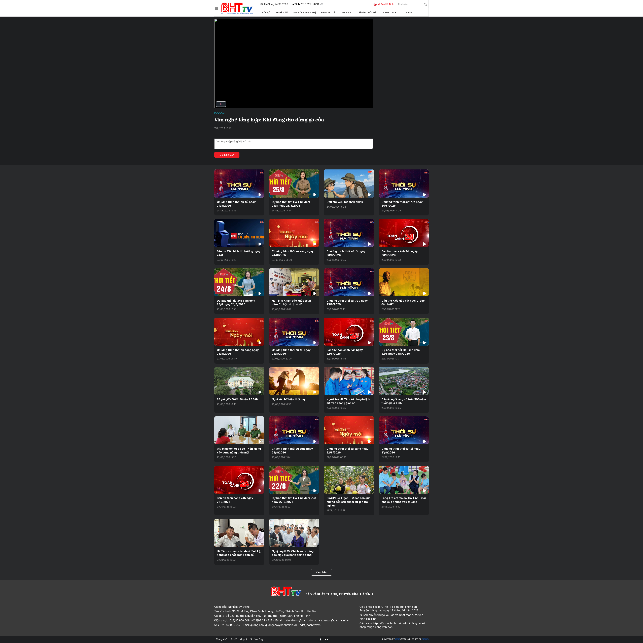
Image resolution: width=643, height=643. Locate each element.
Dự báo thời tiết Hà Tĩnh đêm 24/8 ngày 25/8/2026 (291, 203)
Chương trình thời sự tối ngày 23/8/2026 (346, 253)
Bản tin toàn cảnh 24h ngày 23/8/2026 (399, 253)
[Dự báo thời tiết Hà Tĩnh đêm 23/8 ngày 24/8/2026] (239, 282)
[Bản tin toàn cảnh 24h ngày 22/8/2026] (349, 332)
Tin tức (408, 12)
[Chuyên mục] (216, 8)
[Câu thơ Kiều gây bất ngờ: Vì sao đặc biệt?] (404, 282)
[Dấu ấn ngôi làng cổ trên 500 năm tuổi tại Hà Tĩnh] (404, 381)
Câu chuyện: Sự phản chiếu (345, 202)
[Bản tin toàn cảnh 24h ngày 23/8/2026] (404, 233)
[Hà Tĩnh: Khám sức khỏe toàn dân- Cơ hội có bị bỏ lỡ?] (294, 282)
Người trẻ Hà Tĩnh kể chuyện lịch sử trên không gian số (348, 401)
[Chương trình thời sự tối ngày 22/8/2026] (294, 332)
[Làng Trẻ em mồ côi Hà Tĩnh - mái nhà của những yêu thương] (404, 480)
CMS (400, 639)
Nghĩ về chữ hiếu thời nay (289, 399)
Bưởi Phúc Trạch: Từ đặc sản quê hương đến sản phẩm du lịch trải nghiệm (348, 501)
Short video (390, 12)
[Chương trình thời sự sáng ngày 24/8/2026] (294, 233)
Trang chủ (221, 639)
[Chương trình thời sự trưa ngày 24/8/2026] (404, 183)
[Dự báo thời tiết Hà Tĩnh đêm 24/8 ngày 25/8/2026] (294, 183)
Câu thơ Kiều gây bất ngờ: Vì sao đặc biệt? (403, 302)
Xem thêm (321, 572)
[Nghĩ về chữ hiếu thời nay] (294, 381)
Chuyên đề (281, 12)
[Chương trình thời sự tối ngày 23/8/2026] (349, 233)
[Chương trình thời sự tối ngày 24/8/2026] (239, 183)
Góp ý (243, 639)
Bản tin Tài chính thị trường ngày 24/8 (238, 253)
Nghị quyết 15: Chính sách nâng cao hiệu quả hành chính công (292, 553)
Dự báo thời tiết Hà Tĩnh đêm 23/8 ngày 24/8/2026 (236, 302)
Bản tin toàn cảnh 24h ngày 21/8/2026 (235, 499)
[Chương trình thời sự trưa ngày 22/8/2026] (294, 430)
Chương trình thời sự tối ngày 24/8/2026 (236, 203)
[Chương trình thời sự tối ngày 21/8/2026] (404, 430)
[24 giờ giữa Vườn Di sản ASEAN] (239, 381)
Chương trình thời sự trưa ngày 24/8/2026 (402, 203)
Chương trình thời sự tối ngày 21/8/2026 (400, 450)
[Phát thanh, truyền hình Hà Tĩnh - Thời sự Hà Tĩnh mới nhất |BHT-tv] (237, 8)
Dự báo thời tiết (368, 12)
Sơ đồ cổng (256, 639)
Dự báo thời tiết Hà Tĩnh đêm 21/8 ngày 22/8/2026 (294, 499)
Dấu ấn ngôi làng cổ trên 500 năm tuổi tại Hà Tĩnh (403, 401)
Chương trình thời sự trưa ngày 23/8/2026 (347, 302)
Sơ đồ (234, 639)
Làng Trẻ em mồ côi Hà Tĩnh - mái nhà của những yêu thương (403, 499)
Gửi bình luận (227, 154)
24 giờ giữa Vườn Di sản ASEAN (237, 399)
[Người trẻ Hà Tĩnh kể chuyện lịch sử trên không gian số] (349, 381)
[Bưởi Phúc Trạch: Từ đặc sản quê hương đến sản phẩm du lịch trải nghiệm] (349, 480)
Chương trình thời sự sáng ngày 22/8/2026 (347, 450)
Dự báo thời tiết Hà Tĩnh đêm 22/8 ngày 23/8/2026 (400, 351)
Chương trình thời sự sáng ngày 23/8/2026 (238, 351)
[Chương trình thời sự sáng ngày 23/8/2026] (239, 332)
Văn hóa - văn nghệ (304, 12)
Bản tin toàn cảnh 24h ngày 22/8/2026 (345, 351)
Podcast (347, 12)
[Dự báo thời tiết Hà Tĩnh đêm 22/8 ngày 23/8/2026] (404, 332)
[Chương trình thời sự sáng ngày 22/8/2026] (349, 430)
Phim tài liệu (329, 12)
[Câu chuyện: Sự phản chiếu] (349, 183)
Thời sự (265, 12)
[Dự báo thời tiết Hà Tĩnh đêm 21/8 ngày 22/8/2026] (294, 480)
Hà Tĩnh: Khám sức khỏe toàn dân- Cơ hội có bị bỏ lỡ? (291, 302)
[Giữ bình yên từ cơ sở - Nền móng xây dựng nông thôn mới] (239, 430)
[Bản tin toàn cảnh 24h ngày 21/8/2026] (239, 480)
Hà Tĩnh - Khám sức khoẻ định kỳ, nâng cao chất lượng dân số (239, 553)
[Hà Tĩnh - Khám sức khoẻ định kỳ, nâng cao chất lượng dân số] (239, 533)
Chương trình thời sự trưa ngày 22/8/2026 (292, 450)
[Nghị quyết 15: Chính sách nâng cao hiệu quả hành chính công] (294, 533)
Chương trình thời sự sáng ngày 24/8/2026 (293, 253)
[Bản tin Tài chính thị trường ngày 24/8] (239, 233)
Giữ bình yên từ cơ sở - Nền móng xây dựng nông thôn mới (239, 450)
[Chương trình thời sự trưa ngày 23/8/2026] (349, 282)
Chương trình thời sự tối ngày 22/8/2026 (291, 351)
